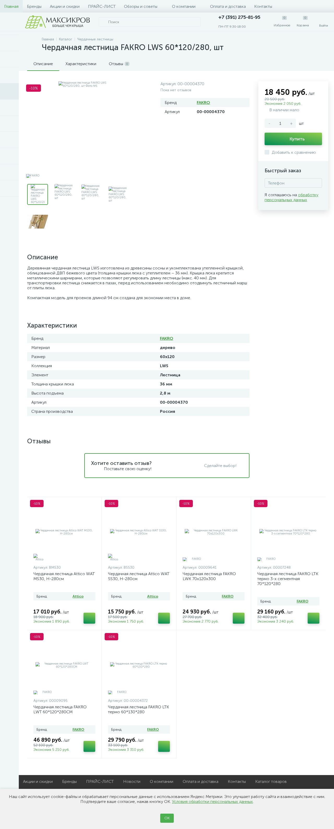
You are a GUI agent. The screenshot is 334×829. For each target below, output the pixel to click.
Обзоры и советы (140, 6)
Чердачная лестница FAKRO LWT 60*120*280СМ (60, 709)
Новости (131, 781)
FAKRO (203, 102)
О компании (183, 6)
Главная (11, 6)
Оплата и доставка (228, 6)
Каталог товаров (271, 781)
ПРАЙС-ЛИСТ (102, 6)
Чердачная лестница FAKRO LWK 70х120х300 (209, 576)
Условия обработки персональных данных (212, 801)
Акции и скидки (65, 6)
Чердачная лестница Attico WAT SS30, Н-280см (138, 576)
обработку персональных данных (291, 197)
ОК (167, 818)
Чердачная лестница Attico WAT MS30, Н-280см (64, 576)
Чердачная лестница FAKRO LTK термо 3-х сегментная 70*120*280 (287, 578)
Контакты (263, 6)
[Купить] (89, 618)
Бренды (34, 6)
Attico (78, 596)
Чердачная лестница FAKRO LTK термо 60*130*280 (138, 709)
